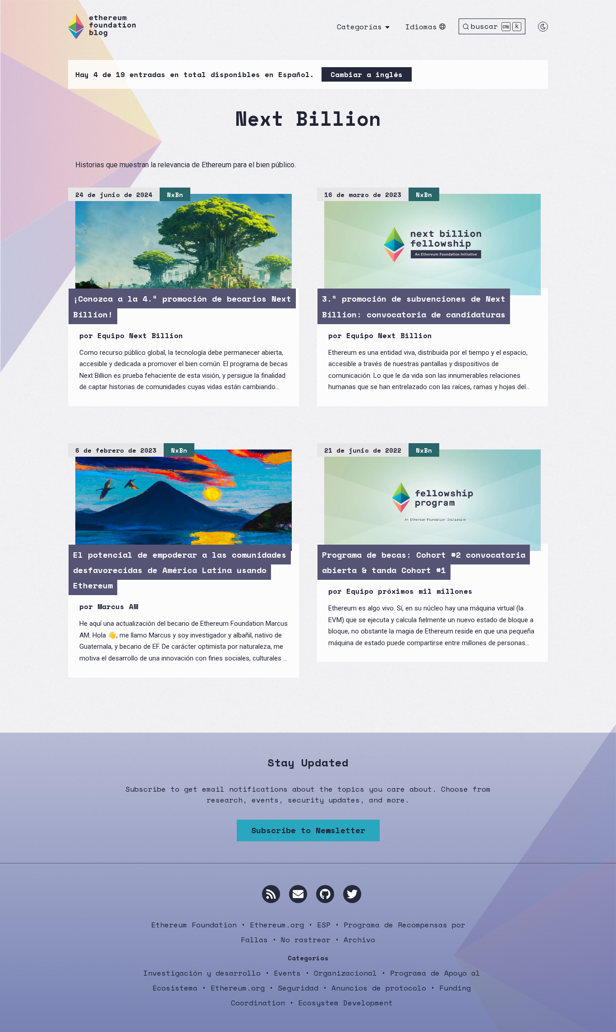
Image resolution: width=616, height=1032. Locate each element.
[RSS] (271, 894)
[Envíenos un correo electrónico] (298, 894)
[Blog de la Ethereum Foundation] (102, 26)
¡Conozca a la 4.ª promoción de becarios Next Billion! (182, 306)
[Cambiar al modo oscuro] (543, 27)
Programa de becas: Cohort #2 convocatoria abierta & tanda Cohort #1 (423, 562)
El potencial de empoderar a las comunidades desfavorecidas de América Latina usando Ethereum (179, 570)
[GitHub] (325, 894)
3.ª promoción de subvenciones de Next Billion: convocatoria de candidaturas (414, 306)
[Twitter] (352, 894)
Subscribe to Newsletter (308, 830)
